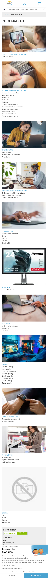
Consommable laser (9, 114)
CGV (5, 540)
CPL (3, 515)
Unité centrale (6, 152)
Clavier (4, 241)
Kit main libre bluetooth (10, 104)
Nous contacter (8, 545)
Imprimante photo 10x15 (10, 459)
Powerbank (6, 97)
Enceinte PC (6, 243)
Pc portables (6, 157)
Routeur (4, 520)
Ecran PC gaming (8, 378)
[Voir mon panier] (39, 3)
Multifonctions (6, 457)
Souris (4, 236)
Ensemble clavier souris (10, 234)
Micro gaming (6, 369)
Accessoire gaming (8, 95)
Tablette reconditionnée (10, 197)
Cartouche (5, 100)
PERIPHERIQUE (7, 231)
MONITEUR (6, 287)
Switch (4, 518)
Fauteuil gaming (7, 373)
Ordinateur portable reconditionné (14, 193)
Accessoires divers (8, 111)
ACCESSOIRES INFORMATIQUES (14, 90)
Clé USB (5, 330)
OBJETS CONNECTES (10, 416)
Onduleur (5, 102)
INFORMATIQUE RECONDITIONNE (14, 190)
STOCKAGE (6, 323)
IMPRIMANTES (7, 455)
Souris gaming (7, 380)
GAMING (5, 364)
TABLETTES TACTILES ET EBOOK (14, 54)
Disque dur (5, 328)
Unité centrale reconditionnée (12, 195)
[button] (24, 3)
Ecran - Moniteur (8, 290)
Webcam (5, 238)
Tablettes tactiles (8, 57)
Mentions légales (9, 543)
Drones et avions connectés (11, 419)
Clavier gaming (7, 383)
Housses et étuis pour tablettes (13, 107)
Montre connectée (8, 421)
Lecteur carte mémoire (10, 326)
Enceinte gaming (8, 376)
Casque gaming (7, 366)
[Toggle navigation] (4, 9)
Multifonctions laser (8, 462)
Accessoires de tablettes (10, 93)
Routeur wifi (6, 522)
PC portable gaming (9, 371)
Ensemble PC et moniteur (11, 154)
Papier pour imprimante (10, 116)
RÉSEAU (5, 513)
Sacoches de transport (10, 109)
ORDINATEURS (7, 150)
